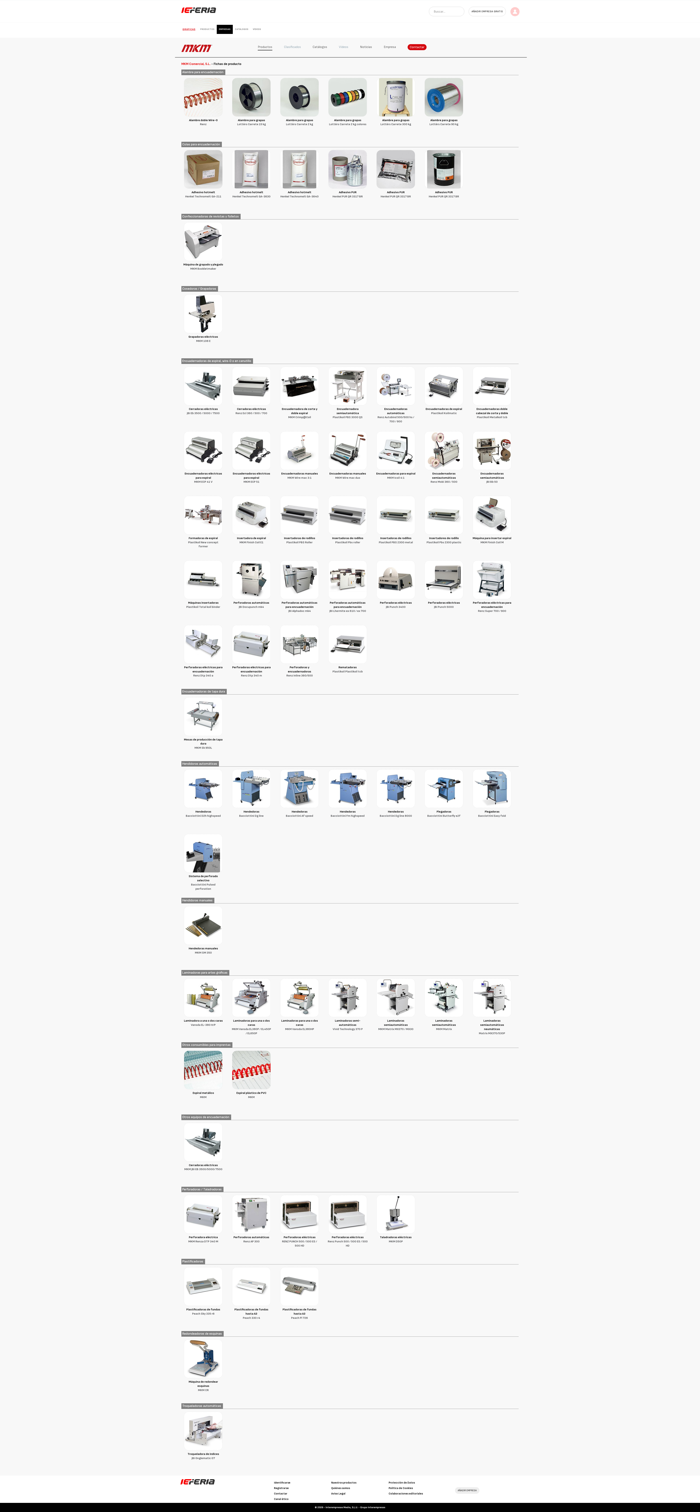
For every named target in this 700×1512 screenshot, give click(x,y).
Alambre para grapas (251, 122)
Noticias (366, 47)
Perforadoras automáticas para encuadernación (299, 607)
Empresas (225, 29)
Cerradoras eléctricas (203, 411)
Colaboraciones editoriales (406, 1493)
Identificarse (282, 1482)
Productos (207, 29)
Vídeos (257, 29)
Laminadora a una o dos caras (203, 1023)
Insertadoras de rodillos (299, 540)
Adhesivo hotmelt (203, 194)
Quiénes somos (340, 1488)
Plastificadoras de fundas (203, 1312)
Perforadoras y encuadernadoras (299, 672)
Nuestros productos (343, 1482)
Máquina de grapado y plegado (203, 267)
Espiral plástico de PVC (251, 1095)
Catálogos (241, 29)
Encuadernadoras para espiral (395, 476)
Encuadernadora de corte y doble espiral (299, 413)
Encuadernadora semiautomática (348, 413)
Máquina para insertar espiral (492, 540)
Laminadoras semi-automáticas (348, 1025)
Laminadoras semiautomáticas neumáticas (492, 1027)
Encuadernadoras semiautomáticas (444, 478)
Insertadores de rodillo (444, 540)
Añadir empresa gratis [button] (487, 11)
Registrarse (281, 1488)
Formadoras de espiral (203, 542)
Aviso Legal (338, 1493)
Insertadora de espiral (251, 540)
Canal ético (281, 1499)
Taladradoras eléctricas (396, 1239)
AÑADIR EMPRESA (467, 1490)
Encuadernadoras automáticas (396, 415)
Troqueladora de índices (203, 1456)
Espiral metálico (203, 1095)
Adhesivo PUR (347, 194)
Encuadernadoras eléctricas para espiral (203, 478)
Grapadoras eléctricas (203, 339)
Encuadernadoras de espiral (444, 411)
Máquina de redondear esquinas (203, 1386)
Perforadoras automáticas (251, 605)
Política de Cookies (401, 1488)
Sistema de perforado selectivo (203, 883)
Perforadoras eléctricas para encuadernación (492, 607)
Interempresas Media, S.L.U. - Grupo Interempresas (355, 1507)
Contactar (417, 47)
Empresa (390, 47)
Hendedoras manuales (203, 950)
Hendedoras (203, 814)
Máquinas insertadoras (203, 605)
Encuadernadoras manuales (299, 476)
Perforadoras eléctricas (396, 605)
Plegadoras (443, 814)
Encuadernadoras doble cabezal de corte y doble (492, 413)
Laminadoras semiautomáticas (395, 1025)
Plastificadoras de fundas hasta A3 (251, 1314)
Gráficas (188, 29)
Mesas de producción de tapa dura (203, 744)
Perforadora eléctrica (203, 1239)
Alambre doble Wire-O (203, 122)
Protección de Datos (402, 1482)
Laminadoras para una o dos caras (251, 1027)
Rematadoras (347, 669)
